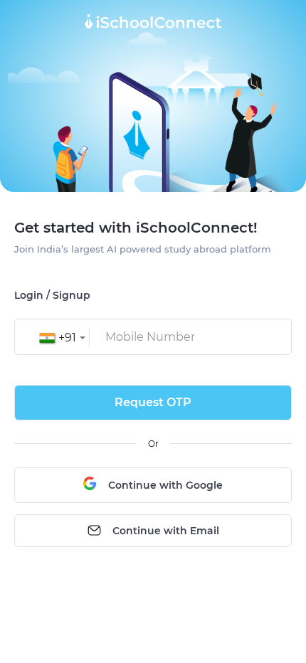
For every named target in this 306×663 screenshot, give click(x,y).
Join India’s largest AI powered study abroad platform (142, 249)
